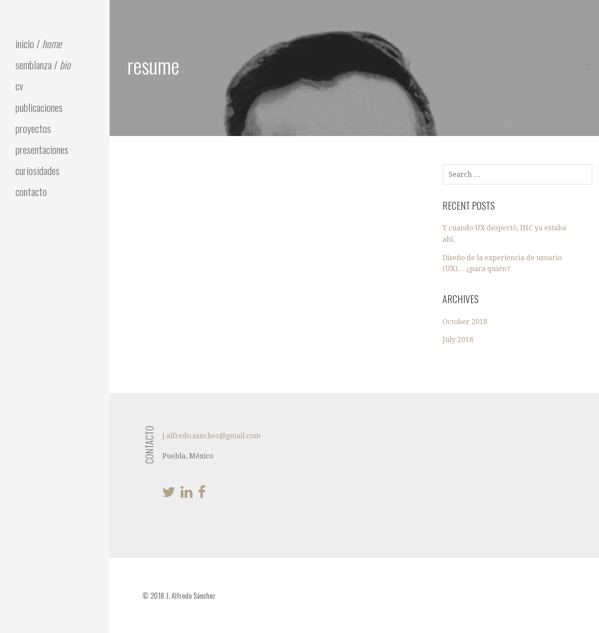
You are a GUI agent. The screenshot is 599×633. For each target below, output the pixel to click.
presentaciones (41, 149)
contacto (31, 191)
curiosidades (37, 170)
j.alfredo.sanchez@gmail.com (211, 436)
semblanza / (43, 64)
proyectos (33, 128)
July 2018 (457, 340)
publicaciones (39, 107)
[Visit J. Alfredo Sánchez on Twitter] (168, 494)
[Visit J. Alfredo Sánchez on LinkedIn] (187, 494)
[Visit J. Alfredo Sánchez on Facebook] (202, 494)
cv (19, 85)
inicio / (38, 43)
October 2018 (464, 322)
